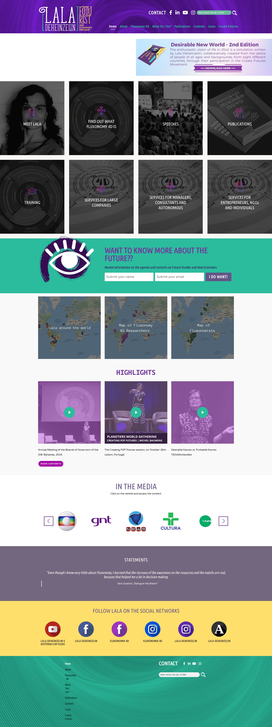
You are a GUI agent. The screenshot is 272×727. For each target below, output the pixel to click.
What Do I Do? (161, 26)
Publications (182, 26)
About (124, 26)
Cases (211, 26)
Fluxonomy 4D (140, 26)
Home (113, 26)
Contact (157, 12)
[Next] (223, 521)
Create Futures (228, 26)
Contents (199, 26)
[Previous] (48, 521)
